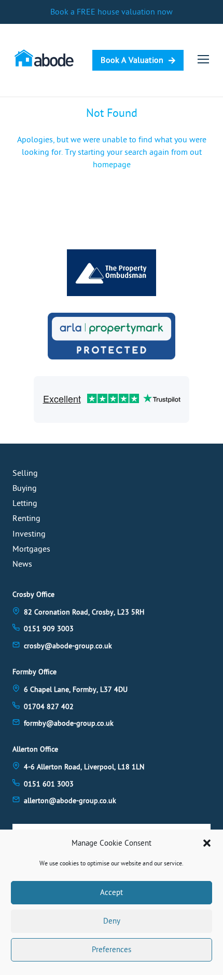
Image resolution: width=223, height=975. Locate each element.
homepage (112, 164)
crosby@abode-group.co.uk (68, 646)
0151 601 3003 (49, 784)
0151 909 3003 (49, 628)
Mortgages (31, 549)
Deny (111, 921)
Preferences (111, 949)
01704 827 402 (49, 706)
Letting (24, 503)
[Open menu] (203, 59)
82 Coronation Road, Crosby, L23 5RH (84, 612)
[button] (207, 843)
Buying (24, 488)
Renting (26, 518)
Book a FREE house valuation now (111, 12)
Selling (25, 473)
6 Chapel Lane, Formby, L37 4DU (76, 689)
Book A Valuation (132, 60)
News (22, 564)
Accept (111, 892)
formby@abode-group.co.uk (69, 723)
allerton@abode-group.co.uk (70, 800)
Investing (29, 534)
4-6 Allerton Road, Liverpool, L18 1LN (84, 767)
